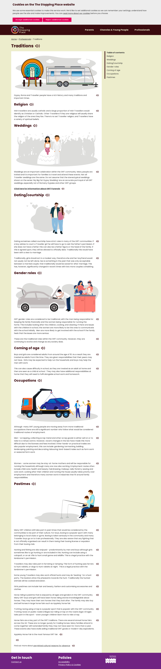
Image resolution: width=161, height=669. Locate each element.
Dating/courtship (115, 63)
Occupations (113, 73)
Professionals (142, 29)
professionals (25, 39)
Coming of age (113, 70)
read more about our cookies (76, 13)
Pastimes (111, 77)
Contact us (16, 662)
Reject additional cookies (57, 19)
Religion (110, 56)
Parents (89, 29)
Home (14, 39)
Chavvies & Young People (114, 29)
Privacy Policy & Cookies (69, 664)
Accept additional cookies (27, 19)
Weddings (111, 59)
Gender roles (113, 66)
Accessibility (64, 662)
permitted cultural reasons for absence (51, 645)
